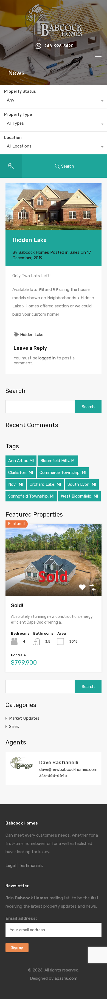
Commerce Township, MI (63, 472)
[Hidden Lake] (53, 206)
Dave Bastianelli (58, 763)
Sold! (17, 605)
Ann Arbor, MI (21, 460)
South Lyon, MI (81, 484)
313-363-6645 (53, 775)
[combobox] (53, 101)
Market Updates (24, 718)
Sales (75, 252)
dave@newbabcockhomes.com (68, 769)
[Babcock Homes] (53, 34)
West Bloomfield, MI (79, 496)
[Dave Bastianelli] (22, 767)
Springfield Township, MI (31, 496)
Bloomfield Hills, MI (57, 460)
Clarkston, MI (20, 472)
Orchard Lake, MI (45, 484)
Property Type (18, 114)
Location (13, 137)
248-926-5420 (59, 46)
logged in (47, 358)
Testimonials (31, 865)
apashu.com (66, 978)
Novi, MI (15, 484)
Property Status (20, 91)
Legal (10, 865)
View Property (53, 581)
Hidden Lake (31, 334)
